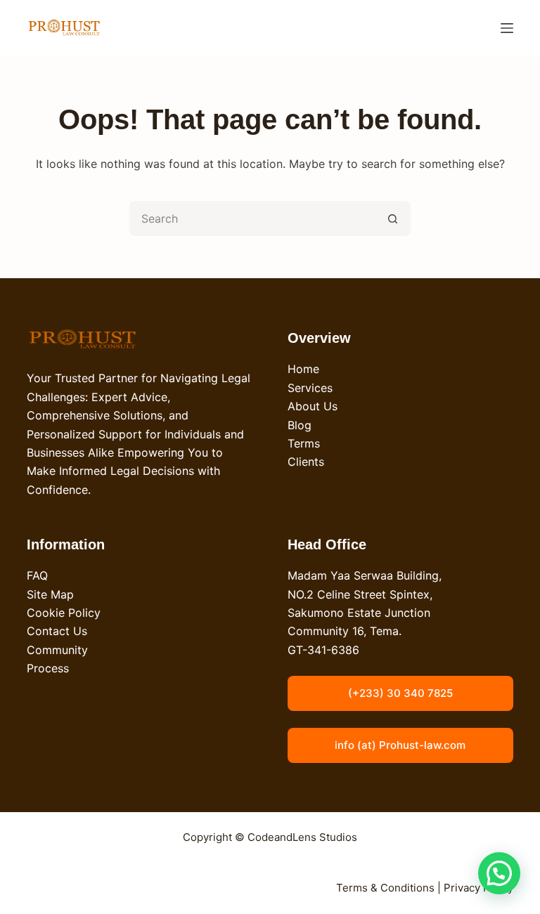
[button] (499, 873)
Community (57, 650)
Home (303, 369)
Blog (299, 425)
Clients (306, 462)
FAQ (37, 575)
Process (48, 668)
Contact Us (57, 631)
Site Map (50, 594)
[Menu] (507, 28)
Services (310, 388)
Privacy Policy (478, 887)
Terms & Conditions (385, 887)
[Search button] (393, 218)
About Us (313, 406)
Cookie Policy (64, 613)
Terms (304, 443)
